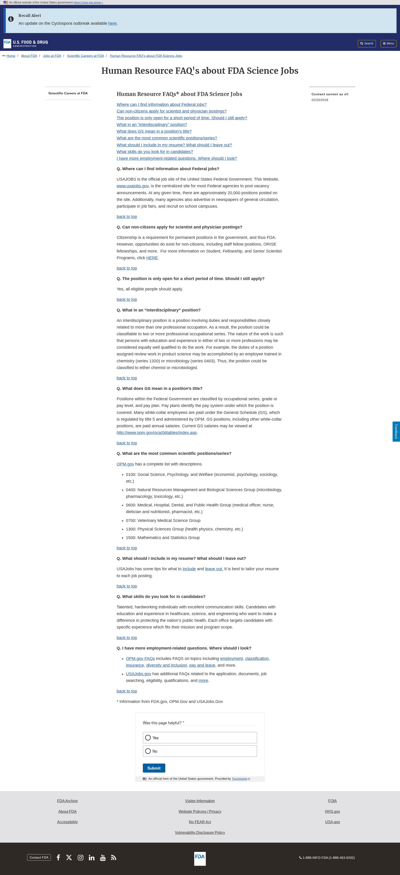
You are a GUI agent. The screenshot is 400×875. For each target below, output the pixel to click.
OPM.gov (125, 464)
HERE (152, 258)
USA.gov (332, 822)
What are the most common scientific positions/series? (167, 138)
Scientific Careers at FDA (85, 56)
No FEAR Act (200, 822)
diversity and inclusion (166, 665)
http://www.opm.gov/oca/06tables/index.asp (157, 432)
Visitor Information (200, 801)
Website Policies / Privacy (200, 811)
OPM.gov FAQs (140, 658)
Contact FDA (39, 857)
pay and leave (202, 665)
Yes (156, 737)
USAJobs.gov (138, 674)
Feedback (396, 431)
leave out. (214, 569)
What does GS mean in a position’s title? (154, 131)
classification (257, 658)
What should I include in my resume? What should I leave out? (174, 145)
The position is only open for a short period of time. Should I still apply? (182, 118)
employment (231, 658)
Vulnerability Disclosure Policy (200, 833)
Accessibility (67, 822)
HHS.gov (332, 811)
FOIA (332, 801)
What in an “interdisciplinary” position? (152, 124)
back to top (127, 216)
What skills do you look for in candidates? (155, 151)
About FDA (29, 56)
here (112, 23)
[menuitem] (332, 98)
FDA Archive (67, 801)
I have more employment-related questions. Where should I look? (177, 158)
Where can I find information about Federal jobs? (162, 104)
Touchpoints (239, 778)
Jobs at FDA (52, 56)
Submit (154, 768)
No (155, 751)
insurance (135, 665)
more (203, 680)
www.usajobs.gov (133, 186)
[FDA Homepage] (25, 43)
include (189, 569)
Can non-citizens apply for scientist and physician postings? (172, 111)
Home (10, 56)
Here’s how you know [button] (87, 2)
